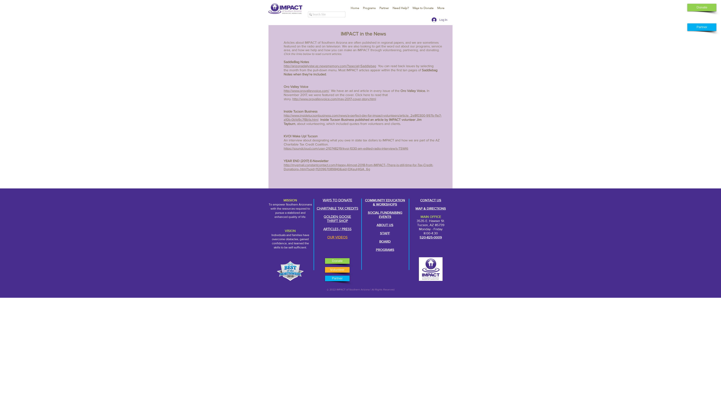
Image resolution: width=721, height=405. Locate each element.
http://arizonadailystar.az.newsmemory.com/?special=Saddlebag (330, 66)
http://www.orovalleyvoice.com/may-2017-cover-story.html (334, 99)
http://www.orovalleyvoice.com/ (306, 91)
